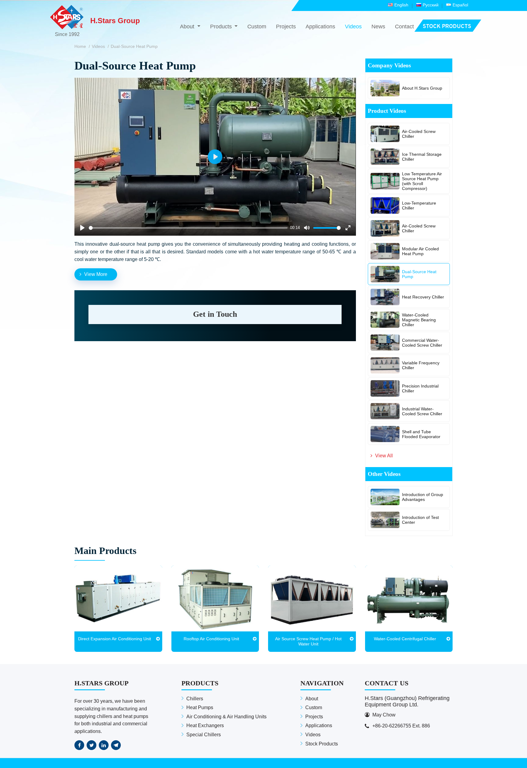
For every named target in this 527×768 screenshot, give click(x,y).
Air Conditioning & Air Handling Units (226, 716)
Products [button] (221, 26)
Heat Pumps (199, 707)
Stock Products (321, 743)
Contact (404, 26)
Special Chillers (203, 734)
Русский (431, 4)
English (401, 4)
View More (95, 274)
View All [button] (384, 455)
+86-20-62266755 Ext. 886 (401, 725)
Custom (256, 26)
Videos (353, 26)
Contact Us (386, 683)
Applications (320, 26)
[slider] (188, 228)
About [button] (188, 26)
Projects (286, 26)
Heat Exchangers (205, 725)
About (311, 698)
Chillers (194, 698)
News (378, 26)
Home (80, 46)
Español (460, 4)
